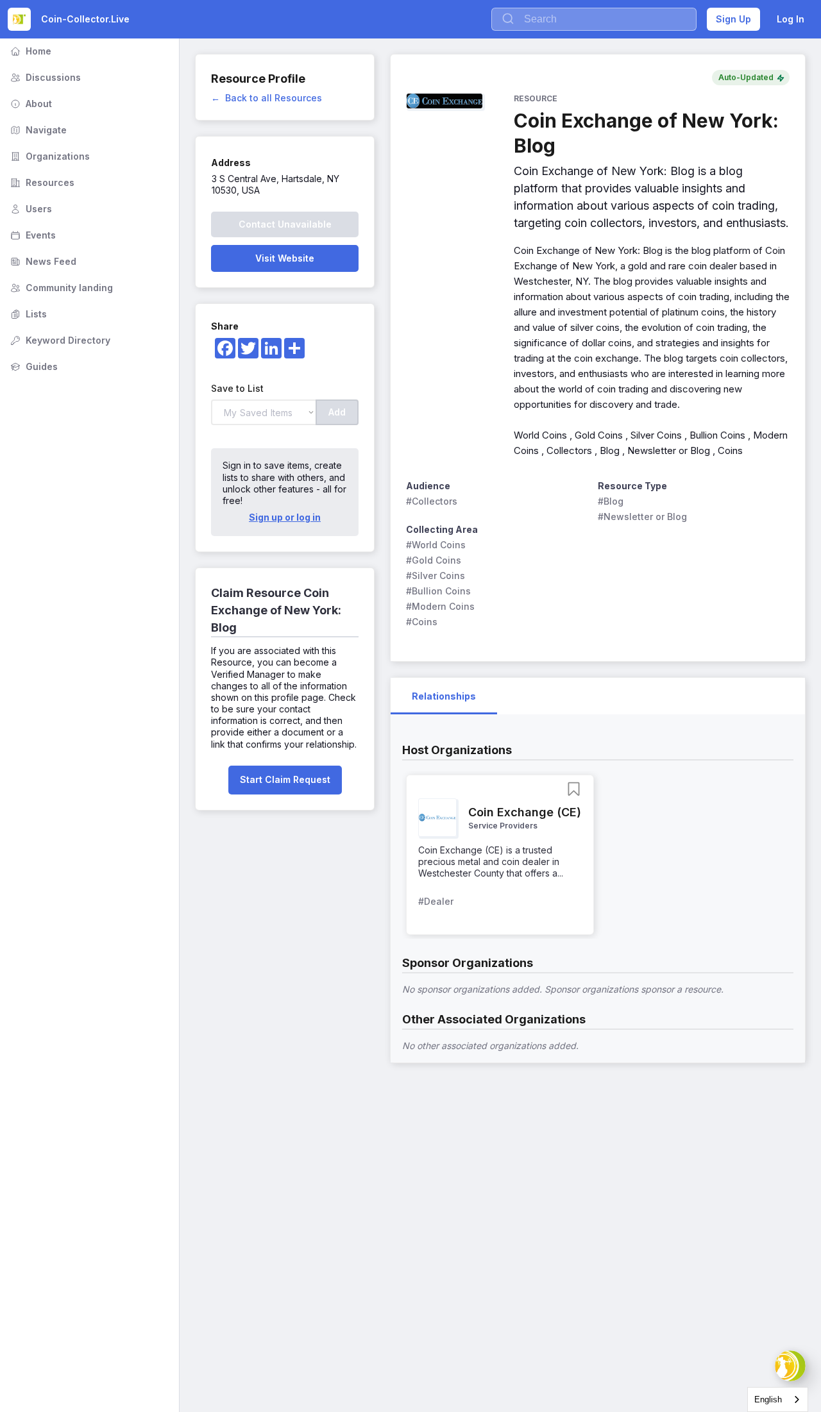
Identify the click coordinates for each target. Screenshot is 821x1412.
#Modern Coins (440, 606)
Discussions (44, 77)
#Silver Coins (435, 575)
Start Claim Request (285, 779)
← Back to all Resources (266, 97)
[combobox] (777, 1399)
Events (32, 235)
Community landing (60, 287)
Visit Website (284, 258)
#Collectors (431, 501)
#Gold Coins (433, 560)
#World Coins (436, 544)
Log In (790, 18)
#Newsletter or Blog (642, 516)
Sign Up (733, 18)
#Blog (610, 501)
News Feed (42, 261)
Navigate (37, 129)
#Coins (421, 621)
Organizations (49, 156)
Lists (27, 313)
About (30, 103)
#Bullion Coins (438, 590)
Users (30, 208)
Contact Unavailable (285, 224)
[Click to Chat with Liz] (790, 1365)
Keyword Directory (59, 340)
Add (337, 412)
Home (29, 51)
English (768, 1399)
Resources (41, 182)
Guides (33, 366)
